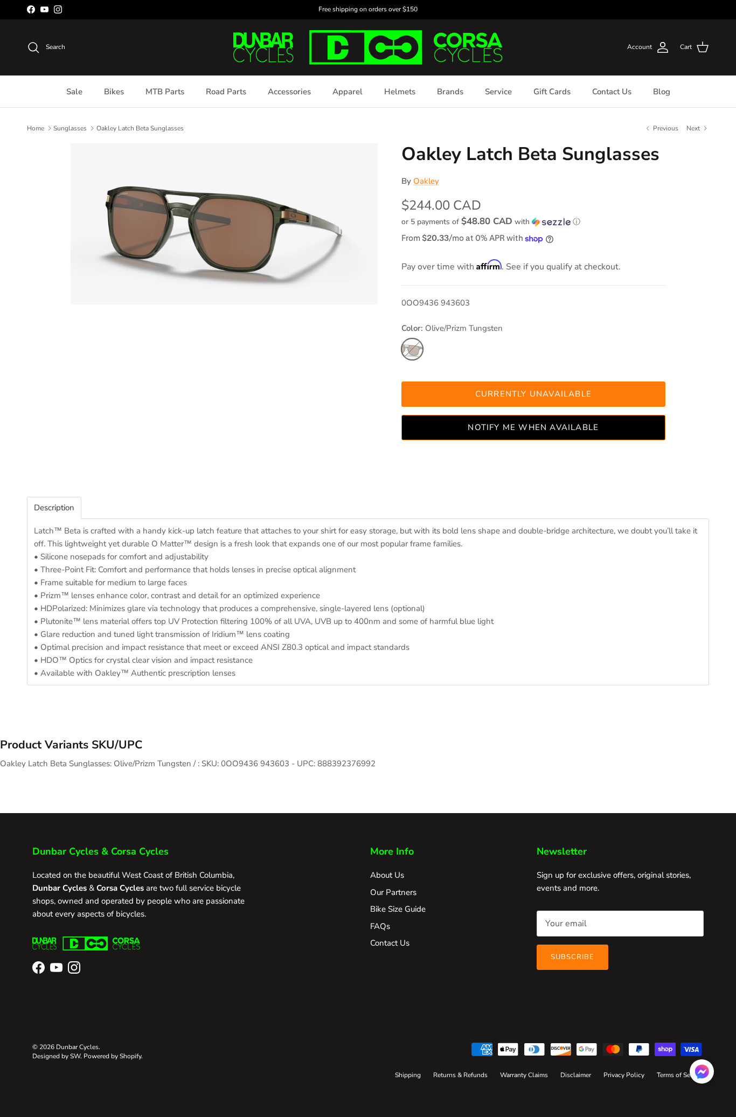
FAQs (380, 926)
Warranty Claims (524, 1075)
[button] (490, 222)
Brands (450, 91)
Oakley (426, 181)
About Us (387, 875)
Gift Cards (552, 91)
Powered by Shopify (112, 1056)
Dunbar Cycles (77, 1047)
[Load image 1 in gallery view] (224, 223)
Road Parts (226, 91)
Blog (661, 91)
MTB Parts (164, 91)
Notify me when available (533, 427)
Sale (74, 91)
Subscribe (572, 957)
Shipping (408, 1075)
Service (498, 91)
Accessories (289, 91)
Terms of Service (680, 1075)
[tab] (54, 508)
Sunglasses (70, 127)
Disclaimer (575, 1075)
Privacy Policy (623, 1075)
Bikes (114, 91)
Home (35, 127)
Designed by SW (56, 1056)
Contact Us (611, 91)
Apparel (347, 91)
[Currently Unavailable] (412, 349)
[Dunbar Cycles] (368, 47)
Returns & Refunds (460, 1075)
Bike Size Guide (398, 909)
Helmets (399, 91)
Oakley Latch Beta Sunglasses (140, 127)
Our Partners (393, 892)
